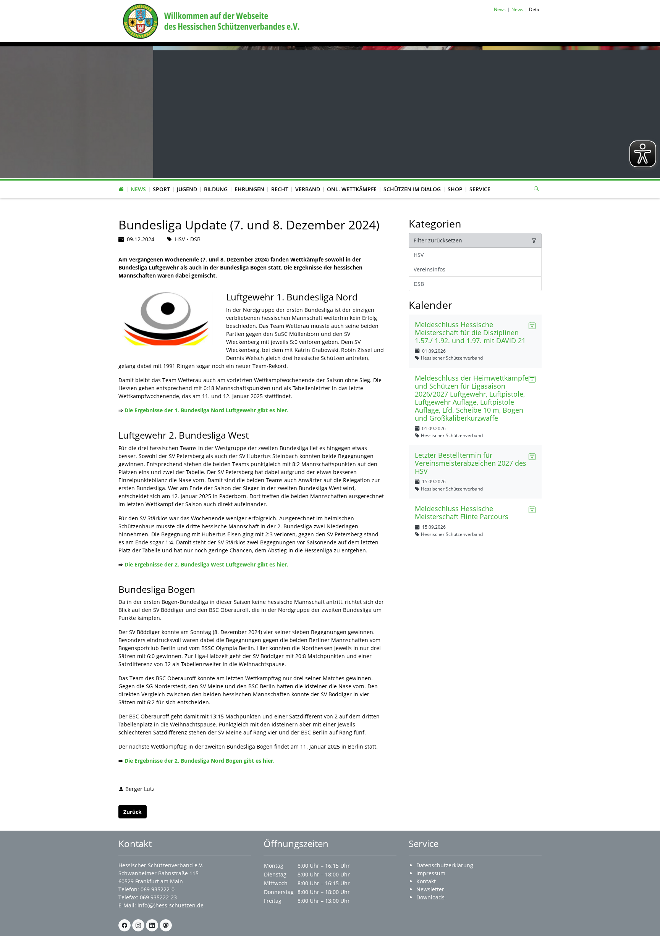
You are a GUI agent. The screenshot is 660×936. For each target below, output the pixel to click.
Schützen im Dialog (412, 189)
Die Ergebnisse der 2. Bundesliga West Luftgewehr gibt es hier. (206, 564)
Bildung (216, 189)
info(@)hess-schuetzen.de (171, 905)
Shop (455, 189)
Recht (279, 189)
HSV (419, 254)
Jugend (187, 189)
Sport (161, 189)
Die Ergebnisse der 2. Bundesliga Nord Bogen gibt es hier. (200, 760)
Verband (307, 189)
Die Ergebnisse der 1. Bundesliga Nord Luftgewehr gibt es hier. (206, 410)
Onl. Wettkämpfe (352, 189)
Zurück (132, 811)
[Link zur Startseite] (209, 20)
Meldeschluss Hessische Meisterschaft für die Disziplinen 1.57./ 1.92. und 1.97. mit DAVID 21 (470, 332)
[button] (138, 181)
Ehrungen (249, 189)
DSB (419, 283)
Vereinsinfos (429, 269)
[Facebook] (124, 925)
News (138, 189)
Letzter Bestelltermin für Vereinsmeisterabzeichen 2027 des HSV (470, 463)
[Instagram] (138, 925)
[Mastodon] (166, 925)
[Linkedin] (152, 925)
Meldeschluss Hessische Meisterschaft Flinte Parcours (461, 512)
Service (479, 189)
